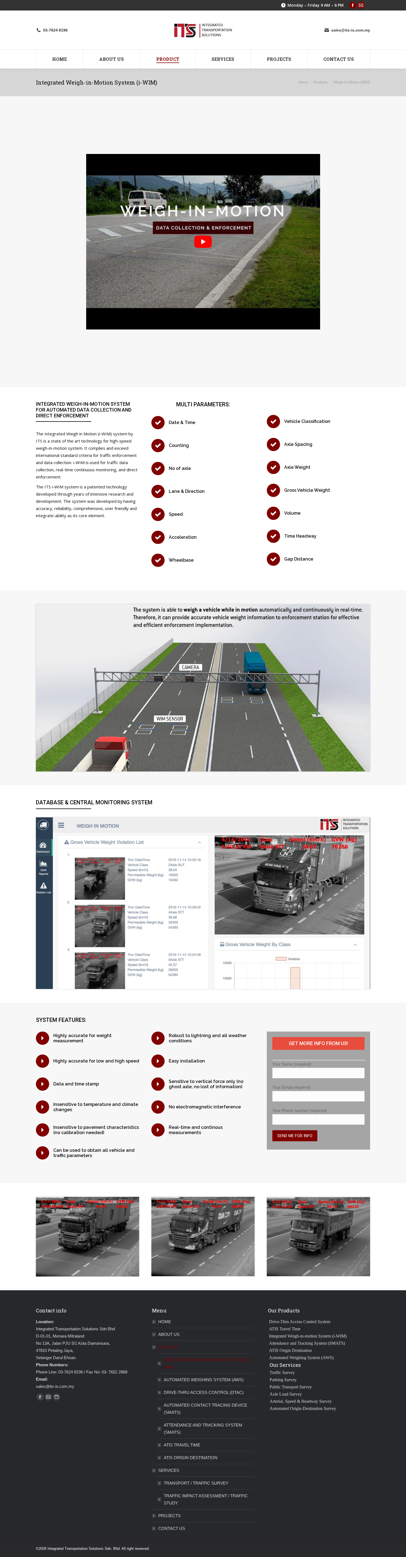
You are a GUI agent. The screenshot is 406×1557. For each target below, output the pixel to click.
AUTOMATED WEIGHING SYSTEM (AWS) (204, 1379)
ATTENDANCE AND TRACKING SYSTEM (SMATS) (203, 1429)
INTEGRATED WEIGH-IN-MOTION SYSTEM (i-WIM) (208, 1363)
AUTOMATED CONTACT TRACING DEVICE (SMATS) (205, 1409)
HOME (164, 1321)
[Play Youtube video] (203, 241)
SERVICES (168, 1470)
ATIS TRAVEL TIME (182, 1445)
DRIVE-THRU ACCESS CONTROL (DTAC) (204, 1392)
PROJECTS (169, 1515)
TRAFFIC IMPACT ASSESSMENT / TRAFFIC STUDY (206, 1499)
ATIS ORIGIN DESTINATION (190, 1457)
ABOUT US (169, 1334)
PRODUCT (168, 1347)
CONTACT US (171, 1528)
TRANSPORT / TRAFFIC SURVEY (196, 1483)
